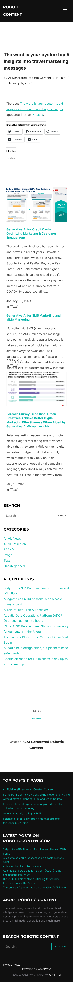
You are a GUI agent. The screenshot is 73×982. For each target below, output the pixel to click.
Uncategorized (14, 566)
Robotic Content (12, 11)
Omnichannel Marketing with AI (22, 813)
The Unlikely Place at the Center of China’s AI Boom (34, 887)
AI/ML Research (15, 544)
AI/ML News (12, 538)
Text (62, 78)
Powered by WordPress (36, 968)
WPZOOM (54, 974)
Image (8, 555)
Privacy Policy (11, 964)
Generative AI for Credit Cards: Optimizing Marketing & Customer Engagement (31, 233)
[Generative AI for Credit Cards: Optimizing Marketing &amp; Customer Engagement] (36, 220)
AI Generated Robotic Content (29, 78)
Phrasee (37, 115)
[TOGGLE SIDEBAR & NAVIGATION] (66, 11)
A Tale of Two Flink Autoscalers (26, 610)
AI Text (36, 718)
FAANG (9, 549)
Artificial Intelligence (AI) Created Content (28, 789)
